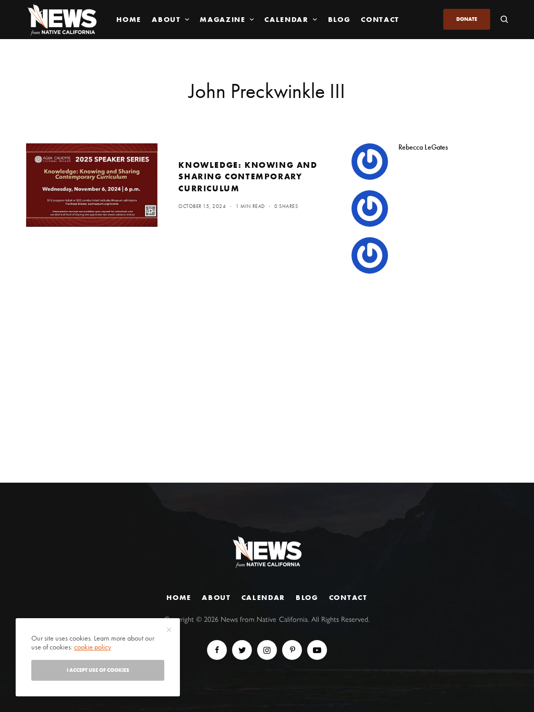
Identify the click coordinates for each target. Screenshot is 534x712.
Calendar (263, 597)
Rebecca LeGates (423, 147)
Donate (466, 19)
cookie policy (92, 647)
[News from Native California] (62, 19)
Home (178, 597)
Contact (348, 597)
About (216, 597)
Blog (307, 597)
